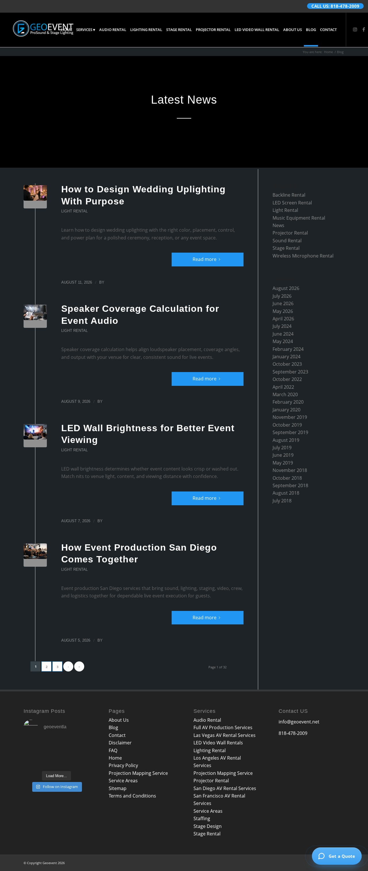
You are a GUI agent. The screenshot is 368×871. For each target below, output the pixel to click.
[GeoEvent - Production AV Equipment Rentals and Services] (43, 30)
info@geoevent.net (299, 722)
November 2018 (290, 470)
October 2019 (287, 425)
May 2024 (283, 341)
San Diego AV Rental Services (224, 788)
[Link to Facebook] (363, 29)
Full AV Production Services (222, 727)
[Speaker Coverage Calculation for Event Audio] (35, 316)
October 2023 (287, 364)
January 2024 (286, 356)
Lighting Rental (209, 750)
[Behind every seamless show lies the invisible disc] (57, 760)
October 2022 (287, 379)
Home (115, 758)
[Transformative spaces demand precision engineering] (79, 746)
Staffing (201, 818)
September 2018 (290, 485)
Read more (204, 259)
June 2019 (283, 455)
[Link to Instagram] (355, 29)
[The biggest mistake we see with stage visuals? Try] (34, 760)
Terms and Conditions (132, 796)
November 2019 (290, 417)
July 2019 (282, 447)
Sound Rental (287, 240)
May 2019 (283, 463)
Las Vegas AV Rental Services (224, 735)
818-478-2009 (293, 733)
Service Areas (123, 780)
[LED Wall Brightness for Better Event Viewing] (35, 435)
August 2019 (286, 440)
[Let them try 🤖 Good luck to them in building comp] (79, 760)
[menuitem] (66, 30)
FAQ (113, 750)
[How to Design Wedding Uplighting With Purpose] (35, 196)
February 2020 (288, 402)
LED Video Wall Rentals (218, 743)
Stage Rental (286, 248)
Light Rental (74, 211)
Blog (113, 727)
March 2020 (285, 394)
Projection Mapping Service (138, 773)
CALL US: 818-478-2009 (335, 6)
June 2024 (283, 334)
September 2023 (290, 372)
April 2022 (283, 387)
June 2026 (283, 303)
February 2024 (288, 349)
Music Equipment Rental (299, 218)
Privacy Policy (123, 765)
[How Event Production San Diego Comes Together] (35, 555)
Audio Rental (207, 720)
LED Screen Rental (292, 203)
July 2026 (282, 296)
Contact (117, 735)
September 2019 (290, 432)
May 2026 (283, 311)
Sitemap (117, 788)
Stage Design (207, 826)
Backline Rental (289, 195)
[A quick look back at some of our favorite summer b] (34, 746)
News (278, 225)
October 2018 (287, 478)
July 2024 (282, 326)
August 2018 (286, 493)
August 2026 (286, 288)
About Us (119, 720)
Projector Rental (290, 233)
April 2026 (283, 319)
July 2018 (282, 501)
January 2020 (286, 410)
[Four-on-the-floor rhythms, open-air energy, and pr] (57, 746)
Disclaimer (120, 743)
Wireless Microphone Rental (303, 256)
